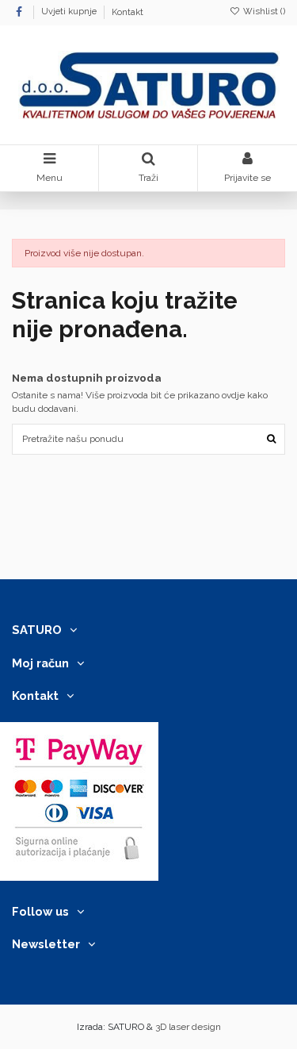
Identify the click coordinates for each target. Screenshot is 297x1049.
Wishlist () (263, 11)
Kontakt (127, 12)
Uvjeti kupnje (70, 12)
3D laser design (188, 1026)
